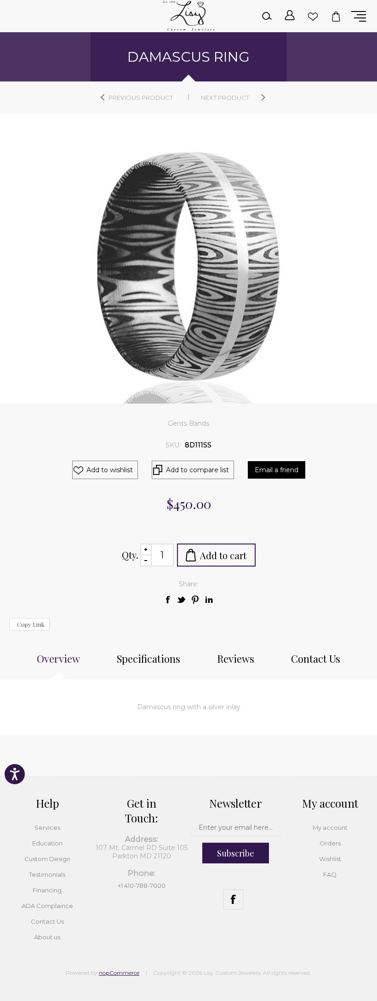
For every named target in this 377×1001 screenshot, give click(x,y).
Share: (189, 584)
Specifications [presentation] (148, 658)
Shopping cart (335, 16)
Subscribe (235, 853)
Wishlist (312, 16)
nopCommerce (119, 972)
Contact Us (47, 921)
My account (330, 827)
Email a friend (276, 470)
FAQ (330, 874)
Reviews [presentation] (235, 658)
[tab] (58, 663)
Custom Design (47, 858)
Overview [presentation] (58, 658)
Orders (330, 843)
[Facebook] (233, 899)
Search (266, 16)
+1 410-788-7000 (142, 885)
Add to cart (223, 555)
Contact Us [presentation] (315, 658)
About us (47, 937)
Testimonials (47, 874)
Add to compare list (197, 470)
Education (47, 843)
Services (47, 827)
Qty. (130, 555)
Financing (47, 890)
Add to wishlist (109, 470)
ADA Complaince (47, 905)
